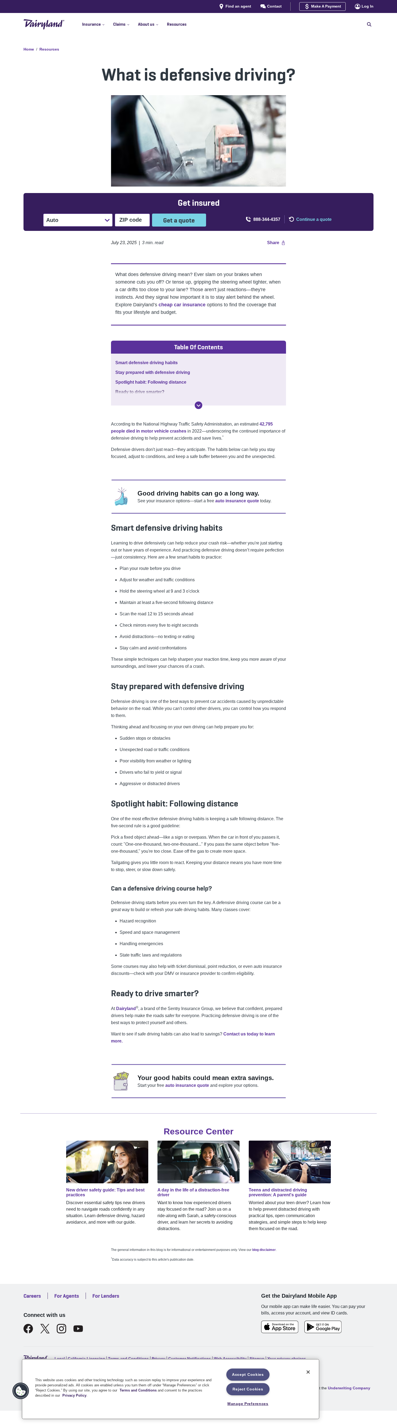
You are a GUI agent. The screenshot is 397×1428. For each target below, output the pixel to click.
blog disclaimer (264, 1250)
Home (28, 49)
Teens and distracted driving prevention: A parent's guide (278, 1192)
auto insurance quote (237, 501)
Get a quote (179, 220)
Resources (49, 49)
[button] (97, 24)
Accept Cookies (248, 1374)
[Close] (308, 1372)
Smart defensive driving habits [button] (146, 362)
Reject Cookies (248, 1389)
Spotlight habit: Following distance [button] (150, 382)
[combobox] (46, 220)
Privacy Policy (74, 1395)
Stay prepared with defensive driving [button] (152, 372)
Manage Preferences (247, 1404)
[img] (198, 405)
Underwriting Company (349, 1388)
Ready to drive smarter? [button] (139, 392)
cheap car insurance (182, 304)
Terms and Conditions (138, 1390)
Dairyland (126, 1008)
